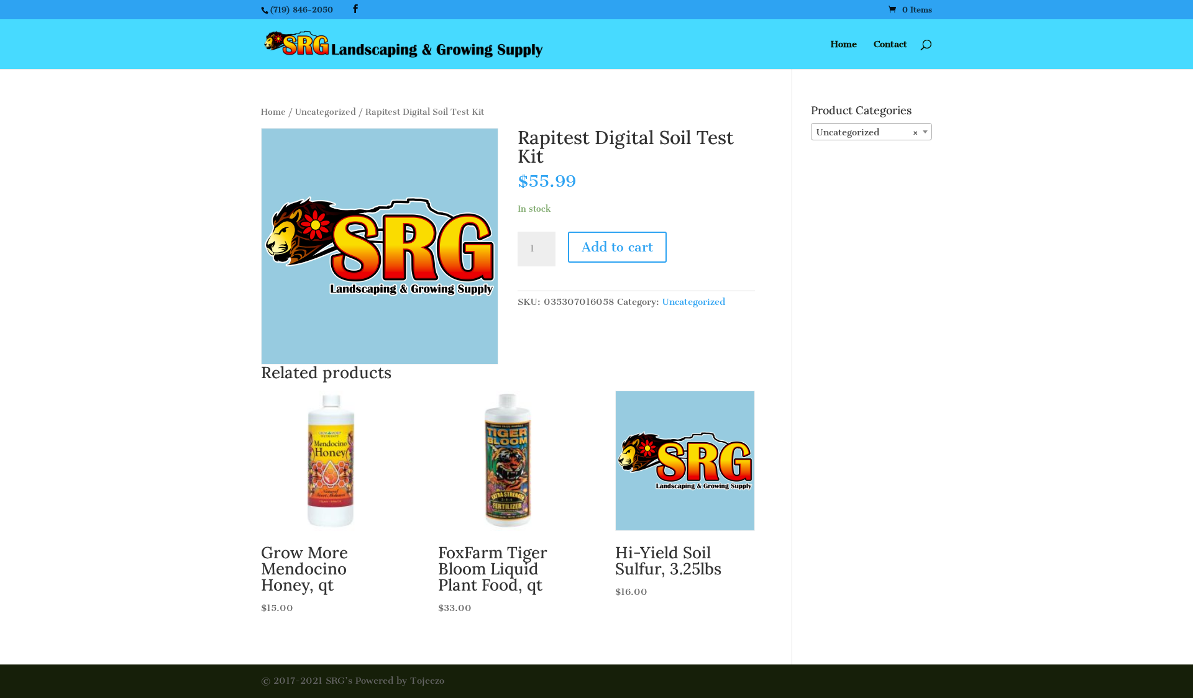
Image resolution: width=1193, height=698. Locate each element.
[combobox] (871, 131)
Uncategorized (325, 112)
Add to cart (617, 247)
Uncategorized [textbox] (867, 132)
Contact (890, 45)
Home (844, 45)
